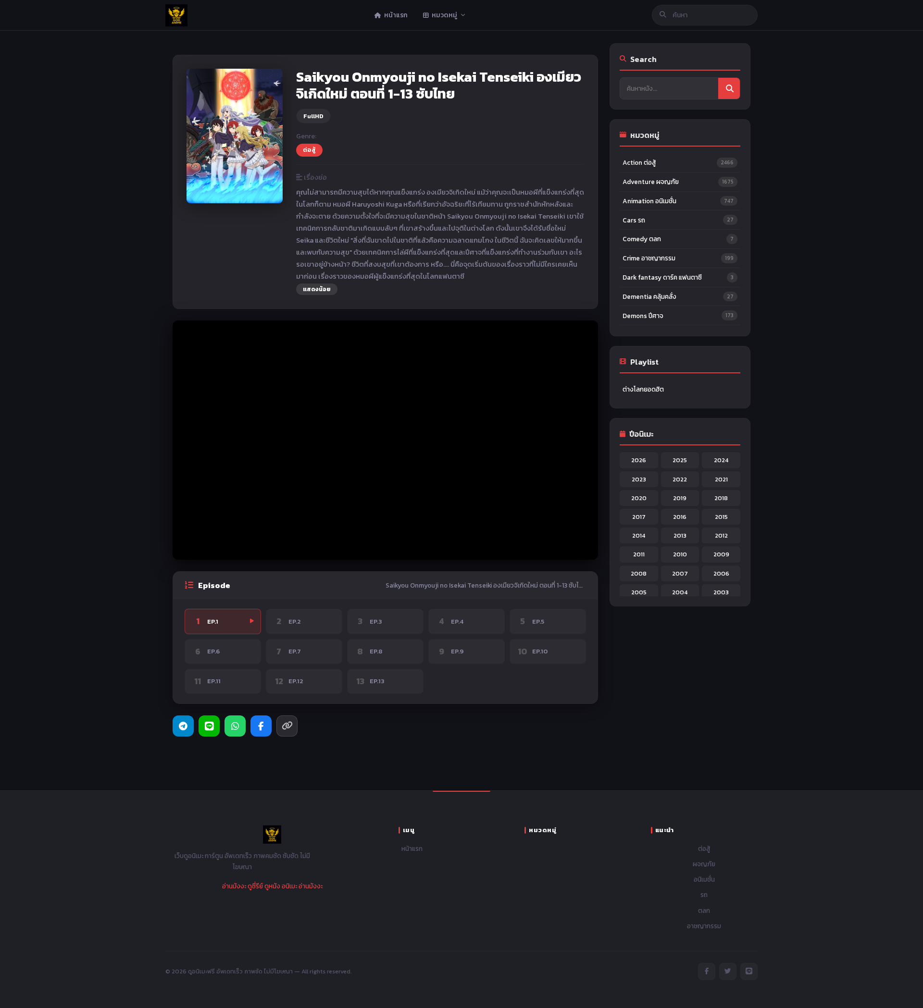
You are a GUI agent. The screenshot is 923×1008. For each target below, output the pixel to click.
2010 (680, 554)
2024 (721, 460)
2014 (638, 535)
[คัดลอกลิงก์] (287, 726)
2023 (639, 479)
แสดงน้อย (317, 289)
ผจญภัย (704, 864)
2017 (639, 516)
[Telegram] (183, 726)
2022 (680, 479)
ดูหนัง (272, 886)
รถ (704, 894)
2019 (679, 498)
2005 (639, 592)
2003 (721, 592)
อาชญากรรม (704, 926)
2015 (721, 516)
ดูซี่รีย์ (255, 886)
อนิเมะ (289, 886)
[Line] (209, 726)
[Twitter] (727, 971)
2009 (721, 554)
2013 (680, 535)
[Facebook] (261, 726)
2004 (679, 592)
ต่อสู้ (309, 149)
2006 (721, 573)
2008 (639, 573)
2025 (680, 460)
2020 (639, 498)
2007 (680, 573)
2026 (638, 460)
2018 (721, 498)
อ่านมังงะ (234, 886)
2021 (721, 479)
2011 (639, 554)
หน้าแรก (412, 848)
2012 (721, 535)
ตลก (704, 910)
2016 (679, 516)
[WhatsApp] (235, 726)
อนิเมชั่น (704, 879)
